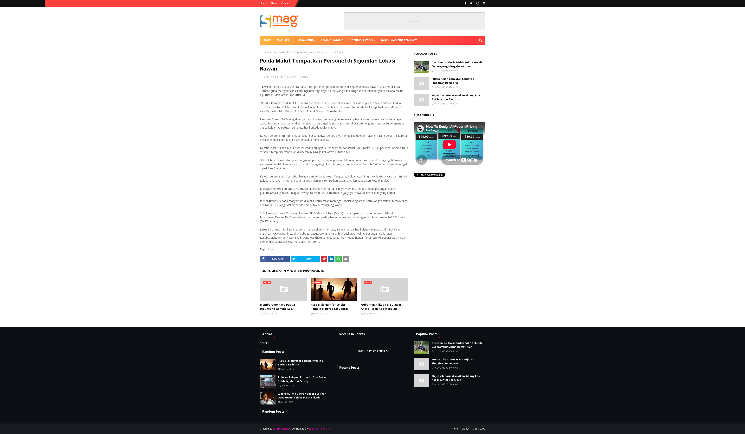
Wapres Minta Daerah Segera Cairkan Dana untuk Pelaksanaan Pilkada (302, 395)
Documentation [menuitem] (361, 40)
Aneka (265, 343)
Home (263, 3)
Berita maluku (270, 77)
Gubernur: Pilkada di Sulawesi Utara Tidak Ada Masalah (381, 306)
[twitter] (471, 3)
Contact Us (479, 428)
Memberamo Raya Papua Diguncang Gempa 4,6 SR (277, 306)
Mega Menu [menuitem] (305, 40)
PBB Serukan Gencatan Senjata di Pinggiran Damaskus (453, 80)
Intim (274, 52)
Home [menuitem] (267, 40)
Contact (285, 3)
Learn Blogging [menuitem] (332, 40)
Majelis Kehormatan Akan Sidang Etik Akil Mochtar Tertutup (456, 97)
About (274, 3)
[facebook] (465, 3)
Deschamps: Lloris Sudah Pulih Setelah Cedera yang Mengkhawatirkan (457, 64)
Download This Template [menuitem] (399, 40)
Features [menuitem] (282, 40)
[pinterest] (483, 3)
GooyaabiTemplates (319, 428)
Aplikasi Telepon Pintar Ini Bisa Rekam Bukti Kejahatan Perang (302, 379)
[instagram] (478, 3)
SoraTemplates (281, 428)
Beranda (264, 52)
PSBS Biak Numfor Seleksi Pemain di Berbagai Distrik (329, 306)
